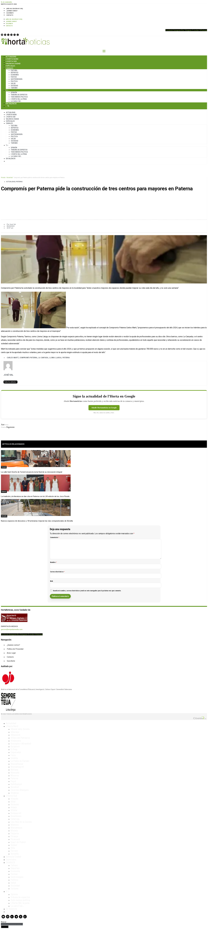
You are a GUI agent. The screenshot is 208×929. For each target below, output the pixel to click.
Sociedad (14, 86)
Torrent (4, 467)
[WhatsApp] (18, 35)
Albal (13, 801)
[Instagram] (5, 35)
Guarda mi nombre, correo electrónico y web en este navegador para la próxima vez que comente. (87, 591)
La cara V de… (16, 101)
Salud (13, 83)
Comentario (54, 537)
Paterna (19, 181)
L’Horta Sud (11, 61)
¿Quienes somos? (12, 11)
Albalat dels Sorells (20, 729)
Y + (7, 90)
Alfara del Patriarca (20, 737)
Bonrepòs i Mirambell (21, 743)
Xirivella (4, 516)
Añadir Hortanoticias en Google (104, 408)
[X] (14, 35)
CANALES (10, 862)
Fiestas (14, 77)
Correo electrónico (57, 572)
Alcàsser (15, 804)
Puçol (13, 781)
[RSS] (8, 35)
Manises (15, 824)
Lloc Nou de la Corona (21, 821)
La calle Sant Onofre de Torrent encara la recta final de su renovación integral (31, 472)
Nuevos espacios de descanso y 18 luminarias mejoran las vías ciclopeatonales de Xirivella (37, 521)
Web (51, 581)
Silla (13, 848)
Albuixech (15, 734)
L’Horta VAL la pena (20, 903)
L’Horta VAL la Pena (19, 99)
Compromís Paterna (28, 358)
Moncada (15, 772)
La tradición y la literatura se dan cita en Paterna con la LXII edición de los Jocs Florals (35, 496)
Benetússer (16, 816)
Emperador (16, 752)
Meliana (14, 769)
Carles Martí (13, 358)
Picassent (15, 839)
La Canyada (43, 358)
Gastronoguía (16, 79)
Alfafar (14, 810)
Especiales (10, 66)
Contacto (9, 15)
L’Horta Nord (12, 59)
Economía (15, 75)
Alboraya (15, 732)
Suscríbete (9, 13)
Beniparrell (16, 813)
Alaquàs (14, 798)
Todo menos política (19, 97)
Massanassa (16, 827)
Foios (13, 755)
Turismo (14, 88)
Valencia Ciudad (13, 63)
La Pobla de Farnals (20, 761)
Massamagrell (17, 766)
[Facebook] (2, 35)
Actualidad (11, 56)
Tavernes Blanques (20, 790)
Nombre (53, 562)
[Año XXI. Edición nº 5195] (14, 8)
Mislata (14, 830)
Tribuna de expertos (19, 95)
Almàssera (16, 740)
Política (14, 81)
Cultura (14, 70)
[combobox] (12, 924)
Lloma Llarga (55, 358)
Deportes (14, 73)
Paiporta (15, 833)
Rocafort (15, 787)
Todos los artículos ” (10, 382)
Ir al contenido (6, 2)
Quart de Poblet (18, 842)
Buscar (8, 106)
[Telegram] (11, 35)
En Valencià (11, 103)
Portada (3, 177)
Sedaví (14, 845)
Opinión (14, 92)
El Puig (14, 749)
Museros (15, 775)
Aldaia (14, 807)
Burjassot (15, 746)
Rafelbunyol (16, 784)
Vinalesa (15, 792)
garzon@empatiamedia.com (12, 629)
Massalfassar (17, 763)
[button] (104, 197)
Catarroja (15, 819)
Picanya (14, 836)
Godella (14, 758)
